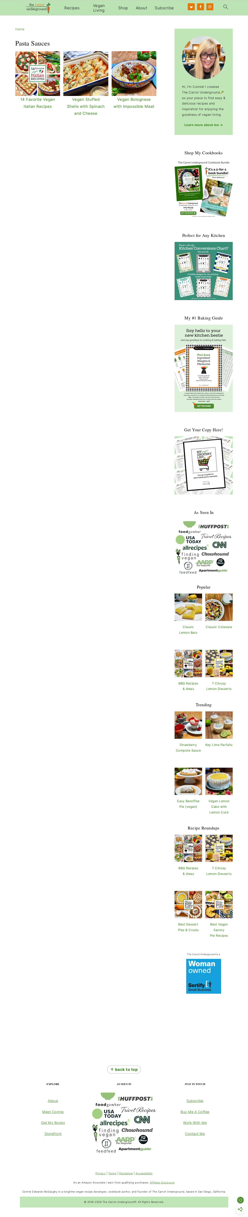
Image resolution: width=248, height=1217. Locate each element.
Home (19, 29)
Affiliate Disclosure (162, 1182)
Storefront (53, 1134)
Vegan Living (99, 8)
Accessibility (144, 1173)
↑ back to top (124, 1069)
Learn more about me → (203, 125)
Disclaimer (126, 1173)
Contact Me (195, 1134)
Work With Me (195, 1123)
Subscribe (164, 8)
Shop (123, 8)
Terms (112, 1173)
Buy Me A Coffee (195, 1112)
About (141, 8)
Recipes (72, 8)
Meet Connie (53, 1112)
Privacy (101, 1173)
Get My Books (53, 1123)
